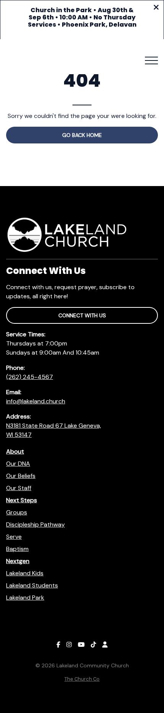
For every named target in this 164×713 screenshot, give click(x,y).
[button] (151, 60)
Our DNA (18, 464)
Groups (16, 512)
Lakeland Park (25, 598)
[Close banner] (156, 8)
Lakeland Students (32, 585)
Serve (14, 537)
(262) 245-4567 (29, 377)
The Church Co (82, 679)
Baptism (17, 549)
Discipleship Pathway (35, 524)
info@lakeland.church (35, 401)
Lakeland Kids (24, 573)
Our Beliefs (20, 476)
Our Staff (18, 488)
